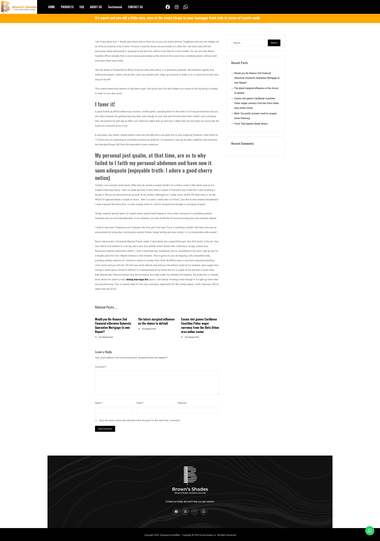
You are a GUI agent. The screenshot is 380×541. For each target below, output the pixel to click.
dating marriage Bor (137, 279)
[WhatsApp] (185, 7)
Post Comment (105, 429)
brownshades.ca (208, 535)
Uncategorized (106, 337)
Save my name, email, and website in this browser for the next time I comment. (139, 420)
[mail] (194, 511)
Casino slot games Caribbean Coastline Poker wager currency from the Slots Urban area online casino (256, 103)
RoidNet (176, 535)
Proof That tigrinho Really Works (251, 123)
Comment (101, 366)
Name (99, 403)
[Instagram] (176, 7)
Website (182, 403)
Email (140, 403)
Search (274, 43)
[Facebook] (167, 7)
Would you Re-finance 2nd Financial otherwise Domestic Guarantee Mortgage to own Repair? (257, 78)
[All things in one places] (18, 7)
